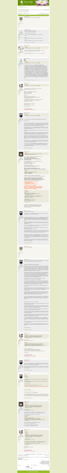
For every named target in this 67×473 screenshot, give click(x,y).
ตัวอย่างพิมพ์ (19, 14)
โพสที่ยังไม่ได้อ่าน (44, 14)
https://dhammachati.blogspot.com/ (28, 370)
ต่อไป (48, 455)
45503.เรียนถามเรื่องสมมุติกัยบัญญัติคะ (23, 11)
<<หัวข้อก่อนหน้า (39, 14)
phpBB (30, 471)
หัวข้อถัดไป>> (47, 14)
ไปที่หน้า (46, 455)
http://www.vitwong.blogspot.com (21, 37)
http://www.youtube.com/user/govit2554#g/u (30, 42)
